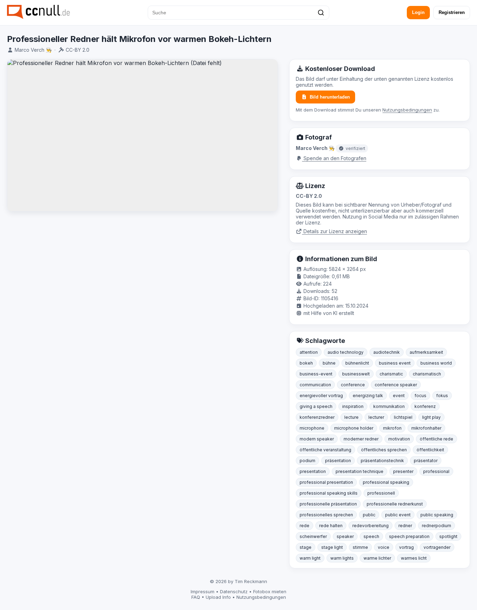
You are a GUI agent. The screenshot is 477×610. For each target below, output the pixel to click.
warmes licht (414, 558)
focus (420, 395)
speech (371, 536)
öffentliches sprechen (384, 449)
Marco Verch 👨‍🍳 (33, 50)
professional (436, 471)
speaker (345, 536)
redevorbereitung (370, 525)
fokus (442, 395)
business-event (316, 373)
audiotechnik (386, 352)
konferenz (425, 406)
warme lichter (377, 558)
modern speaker (317, 439)
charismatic (391, 373)
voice (383, 547)
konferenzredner (317, 417)
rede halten (331, 525)
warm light (310, 558)
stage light (332, 547)
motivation (399, 439)
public (369, 514)
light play (431, 417)
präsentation (338, 460)
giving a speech (316, 406)
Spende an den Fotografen (334, 158)
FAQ (195, 597)
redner (405, 525)
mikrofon (392, 428)
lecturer (376, 417)
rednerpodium (436, 525)
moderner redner (361, 439)
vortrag (406, 547)
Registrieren (452, 12)
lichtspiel (403, 417)
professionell (381, 493)
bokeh (306, 363)
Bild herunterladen (330, 97)
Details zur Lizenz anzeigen (334, 231)
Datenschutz (234, 591)
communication (315, 384)
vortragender (437, 547)
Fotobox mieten (269, 591)
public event (398, 514)
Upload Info (218, 597)
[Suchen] (320, 12)
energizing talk (368, 395)
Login (418, 12)
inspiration (353, 406)
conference (353, 384)
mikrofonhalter (426, 428)
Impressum (202, 591)
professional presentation (326, 482)
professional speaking (386, 482)
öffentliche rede (436, 439)
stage (305, 547)
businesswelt (356, 373)
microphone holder (353, 428)
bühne (329, 363)
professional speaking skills (329, 493)
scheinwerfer (313, 536)
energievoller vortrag (321, 395)
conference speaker (396, 384)
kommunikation (389, 406)
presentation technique (359, 471)
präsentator (426, 460)
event (399, 395)
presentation (313, 471)
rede (304, 525)
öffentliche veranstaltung (325, 449)
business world (436, 363)
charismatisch (427, 373)
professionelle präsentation (328, 504)
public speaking (436, 514)
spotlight (448, 536)
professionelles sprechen (326, 514)
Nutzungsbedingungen (407, 110)
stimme (360, 547)
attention (309, 352)
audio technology (346, 352)
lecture (351, 417)
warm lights (342, 558)
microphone (312, 428)
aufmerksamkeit (426, 352)
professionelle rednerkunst (395, 504)
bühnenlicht (357, 363)
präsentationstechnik (382, 460)
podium (307, 460)
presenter (403, 471)
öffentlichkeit (430, 449)
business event (395, 363)
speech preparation (409, 536)
